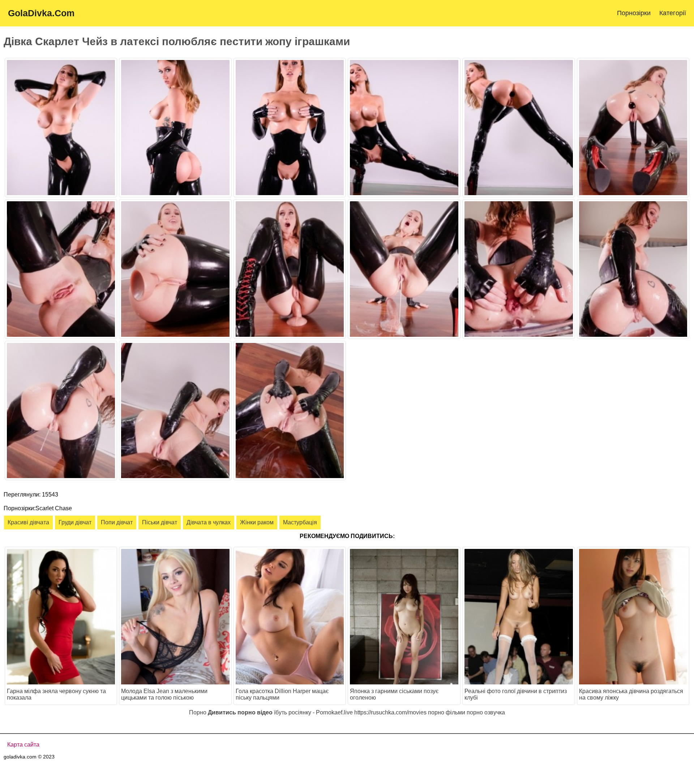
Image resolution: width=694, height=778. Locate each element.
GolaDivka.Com (41, 13)
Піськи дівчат (159, 522)
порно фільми (446, 712)
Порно (197, 712)
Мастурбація (300, 522)
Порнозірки (634, 13)
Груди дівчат (75, 522)
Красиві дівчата (28, 522)
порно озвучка (486, 712)
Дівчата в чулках (209, 522)
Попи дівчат (117, 522)
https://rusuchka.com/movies (390, 712)
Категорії (672, 13)
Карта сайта (23, 745)
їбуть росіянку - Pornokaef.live (313, 712)
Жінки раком (257, 522)
